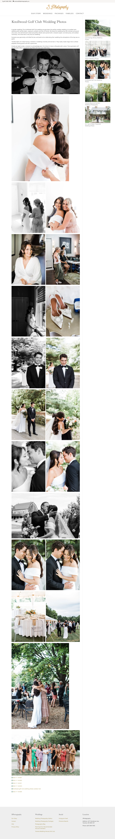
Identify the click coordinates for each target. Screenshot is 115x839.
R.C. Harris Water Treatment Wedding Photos (93, 125)
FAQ (13, 824)
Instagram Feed (63, 818)
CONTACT (80, 13)
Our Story (14, 818)
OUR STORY (36, 13)
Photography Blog (40, 824)
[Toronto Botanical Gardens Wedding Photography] (97, 101)
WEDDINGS (48, 13)
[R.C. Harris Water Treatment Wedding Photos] (97, 122)
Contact (14, 821)
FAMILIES (70, 13)
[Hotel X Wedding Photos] (97, 57)
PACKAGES (59, 13)
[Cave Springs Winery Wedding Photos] (97, 36)
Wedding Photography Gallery (43, 818)
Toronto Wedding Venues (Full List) (45, 831)
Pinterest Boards (63, 821)
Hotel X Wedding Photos (92, 58)
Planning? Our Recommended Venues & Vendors (43, 827)
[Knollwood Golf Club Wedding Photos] (97, 78)
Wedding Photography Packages (44, 821)
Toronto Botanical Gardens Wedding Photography (92, 103)
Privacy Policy (15, 827)
